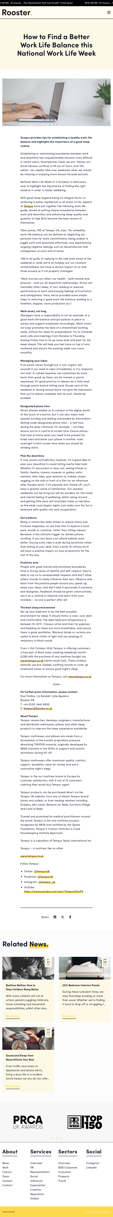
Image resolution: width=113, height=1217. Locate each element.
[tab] (52, 1138)
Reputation (37, 1194)
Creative (35, 1189)
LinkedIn (91, 1167)
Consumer (64, 1172)
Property (63, 1176)
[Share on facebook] (70, 917)
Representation (39, 1172)
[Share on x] (62, 917)
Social (34, 1176)
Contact (7, 1185)
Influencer (36, 1180)
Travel (62, 1180)
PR (32, 1167)
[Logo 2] (85, 1122)
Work (5, 1167)
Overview (36, 1163)
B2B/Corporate (67, 1167)
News (5, 1163)
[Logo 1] (28, 1122)
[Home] (17, 12)
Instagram (92, 1163)
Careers (7, 1180)
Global (34, 1198)
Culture (6, 1172)
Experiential (37, 1185)
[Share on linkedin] (54, 917)
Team (5, 1176)
